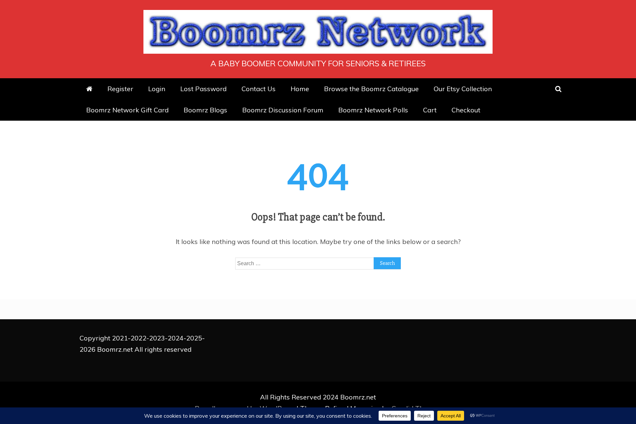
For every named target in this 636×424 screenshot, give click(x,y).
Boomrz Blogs (205, 110)
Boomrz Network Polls (373, 110)
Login (156, 89)
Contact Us (258, 89)
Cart (430, 110)
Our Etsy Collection (463, 89)
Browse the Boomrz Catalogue (371, 89)
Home (300, 89)
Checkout (465, 110)
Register (120, 89)
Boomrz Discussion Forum (282, 110)
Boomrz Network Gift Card (127, 110)
